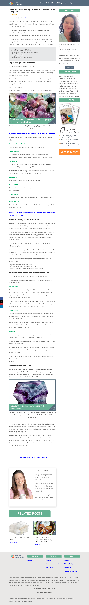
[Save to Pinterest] (1, 304)
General (49, 3)
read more (13, 543)
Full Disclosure (27, 18)
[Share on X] (1, 301)
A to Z (40, 3)
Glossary (68, 3)
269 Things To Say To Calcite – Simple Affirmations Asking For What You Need (44, 539)
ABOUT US (69, 67)
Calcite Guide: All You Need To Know (19, 539)
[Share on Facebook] (1, 298)
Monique (14, 14)
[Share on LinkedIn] (1, 306)
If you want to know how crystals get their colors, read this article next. (32, 134)
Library (59, 3)
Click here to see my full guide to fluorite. (33, 457)
